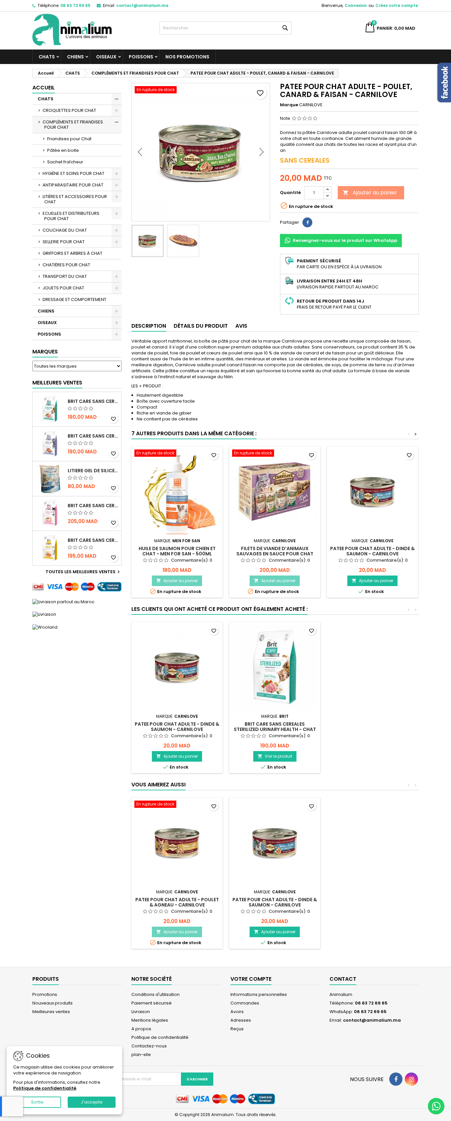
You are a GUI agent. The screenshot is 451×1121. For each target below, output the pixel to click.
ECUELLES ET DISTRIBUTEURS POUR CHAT (71, 216)
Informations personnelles (258, 994)
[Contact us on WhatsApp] (436, 1106)
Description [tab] (148, 326)
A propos (141, 1029)
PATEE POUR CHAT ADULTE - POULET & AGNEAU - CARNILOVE (177, 902)
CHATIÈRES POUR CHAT (66, 265)
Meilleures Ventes (57, 382)
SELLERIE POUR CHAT (64, 242)
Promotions (44, 994)
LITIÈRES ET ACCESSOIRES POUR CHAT (75, 199)
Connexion (356, 5)
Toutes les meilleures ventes (83, 572)
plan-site (141, 1054)
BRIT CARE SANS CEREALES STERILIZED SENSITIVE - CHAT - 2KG (93, 505)
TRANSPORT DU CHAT (65, 276)
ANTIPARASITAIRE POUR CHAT (73, 185)
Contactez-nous (149, 1046)
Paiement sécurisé (151, 1003)
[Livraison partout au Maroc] (63, 601)
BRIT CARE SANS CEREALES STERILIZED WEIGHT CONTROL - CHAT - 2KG (93, 436)
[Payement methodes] (76, 586)
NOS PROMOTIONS (187, 56)
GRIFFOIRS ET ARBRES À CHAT (72, 253)
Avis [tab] (241, 326)
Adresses (240, 1020)
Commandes (244, 1003)
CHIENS (75, 56)
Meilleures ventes (51, 1011)
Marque (289, 105)
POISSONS (141, 56)
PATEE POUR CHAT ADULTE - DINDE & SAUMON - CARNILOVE (372, 551)
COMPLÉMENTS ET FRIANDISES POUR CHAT (73, 124)
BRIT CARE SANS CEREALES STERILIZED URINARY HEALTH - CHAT (93, 401)
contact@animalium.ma (142, 5)
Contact (343, 979)
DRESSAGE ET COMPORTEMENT (74, 299)
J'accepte (92, 1102)
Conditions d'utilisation (155, 994)
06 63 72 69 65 (75, 5)
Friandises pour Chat (69, 139)
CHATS (47, 56)
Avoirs (237, 1011)
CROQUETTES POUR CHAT (69, 110)
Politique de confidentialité (160, 1037)
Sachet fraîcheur (65, 162)
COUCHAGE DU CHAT (65, 230)
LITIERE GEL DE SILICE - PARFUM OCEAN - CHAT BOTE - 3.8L (93, 470)
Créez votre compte (396, 5)
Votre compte (250, 979)
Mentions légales (149, 1020)
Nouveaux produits (52, 1003)
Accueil (43, 87)
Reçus (237, 1029)
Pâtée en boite (63, 150)
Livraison (140, 1011)
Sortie (37, 1102)
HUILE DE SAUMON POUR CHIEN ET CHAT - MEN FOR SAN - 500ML (177, 551)
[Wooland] (44, 627)
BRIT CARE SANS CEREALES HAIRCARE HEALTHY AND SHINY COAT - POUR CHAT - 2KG (93, 540)
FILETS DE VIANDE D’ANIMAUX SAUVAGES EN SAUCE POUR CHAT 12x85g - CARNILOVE (274, 553)
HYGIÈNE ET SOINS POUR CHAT (73, 173)
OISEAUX (106, 56)
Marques (45, 351)
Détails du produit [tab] (201, 326)
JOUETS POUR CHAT (63, 288)
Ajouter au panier (370, 192)
